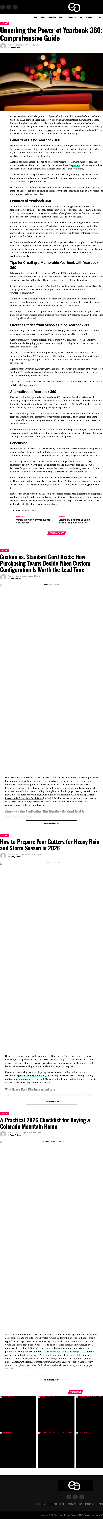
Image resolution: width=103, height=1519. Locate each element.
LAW (81, 17)
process (76, 165)
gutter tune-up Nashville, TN (33, 1075)
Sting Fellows (15, 578)
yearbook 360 (31, 511)
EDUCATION (72, 17)
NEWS (43, 17)
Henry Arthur (15, 47)
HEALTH (61, 17)
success (49, 130)
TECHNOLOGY (90, 17)
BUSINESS (52, 17)
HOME (36, 17)
